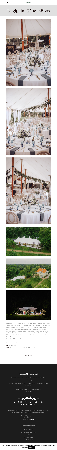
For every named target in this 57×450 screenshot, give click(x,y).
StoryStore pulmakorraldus (28, 432)
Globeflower (15, 331)
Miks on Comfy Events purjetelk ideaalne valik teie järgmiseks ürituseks (28, 383)
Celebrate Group (28, 439)
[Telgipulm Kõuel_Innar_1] (28, 241)
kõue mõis (22, 347)
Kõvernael (44, 333)
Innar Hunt (23, 339)
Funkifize (44, 335)
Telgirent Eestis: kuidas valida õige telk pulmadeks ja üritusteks (28, 378)
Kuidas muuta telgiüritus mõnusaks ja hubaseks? (29, 389)
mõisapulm (28, 347)
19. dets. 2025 (28, 380)
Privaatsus (25, 447)
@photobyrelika (14, 339)
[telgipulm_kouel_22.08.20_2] (28, 121)
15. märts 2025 (28, 391)
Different (35, 333)
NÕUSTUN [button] (31, 447)
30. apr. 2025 (28, 385)
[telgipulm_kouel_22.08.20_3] (28, 190)
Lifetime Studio (28, 437)
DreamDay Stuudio (14, 347)
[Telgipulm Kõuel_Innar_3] (28, 273)
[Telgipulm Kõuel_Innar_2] (28, 305)
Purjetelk (14, 343)
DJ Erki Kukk (9, 337)
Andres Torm (32, 335)
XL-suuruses (46, 325)
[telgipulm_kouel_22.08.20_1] (28, 52)
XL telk (34, 347)
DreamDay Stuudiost (31, 329)
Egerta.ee (28, 434)
